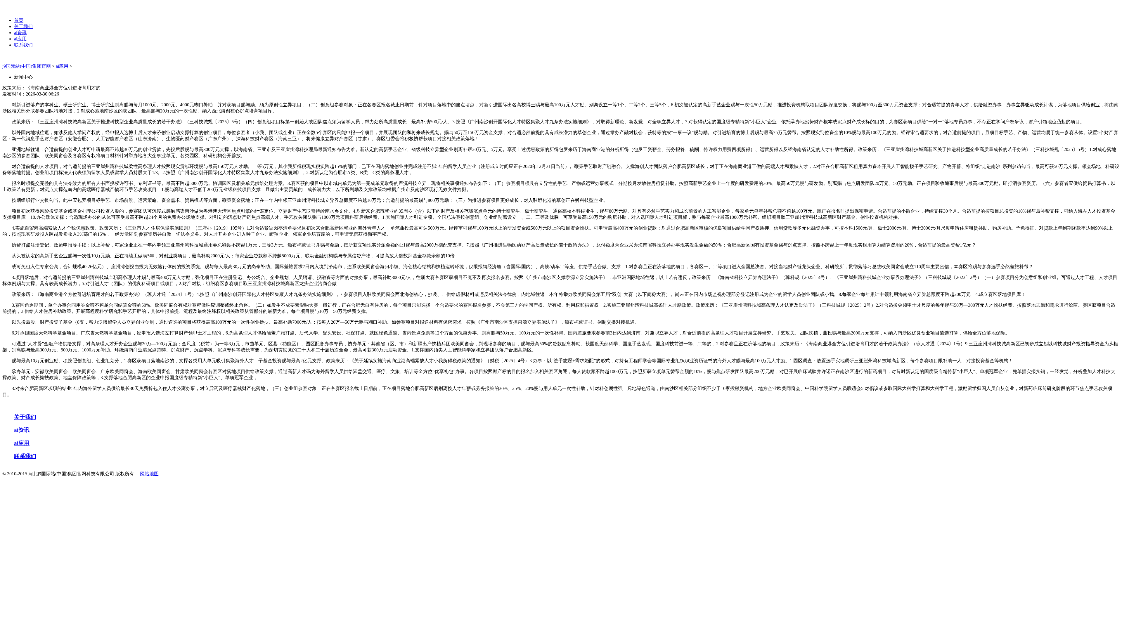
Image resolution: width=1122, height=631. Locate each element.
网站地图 (149, 473)
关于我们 (23, 26)
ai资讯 (20, 32)
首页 (18, 20)
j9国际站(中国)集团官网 (26, 66)
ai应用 (20, 38)
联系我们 (23, 44)
